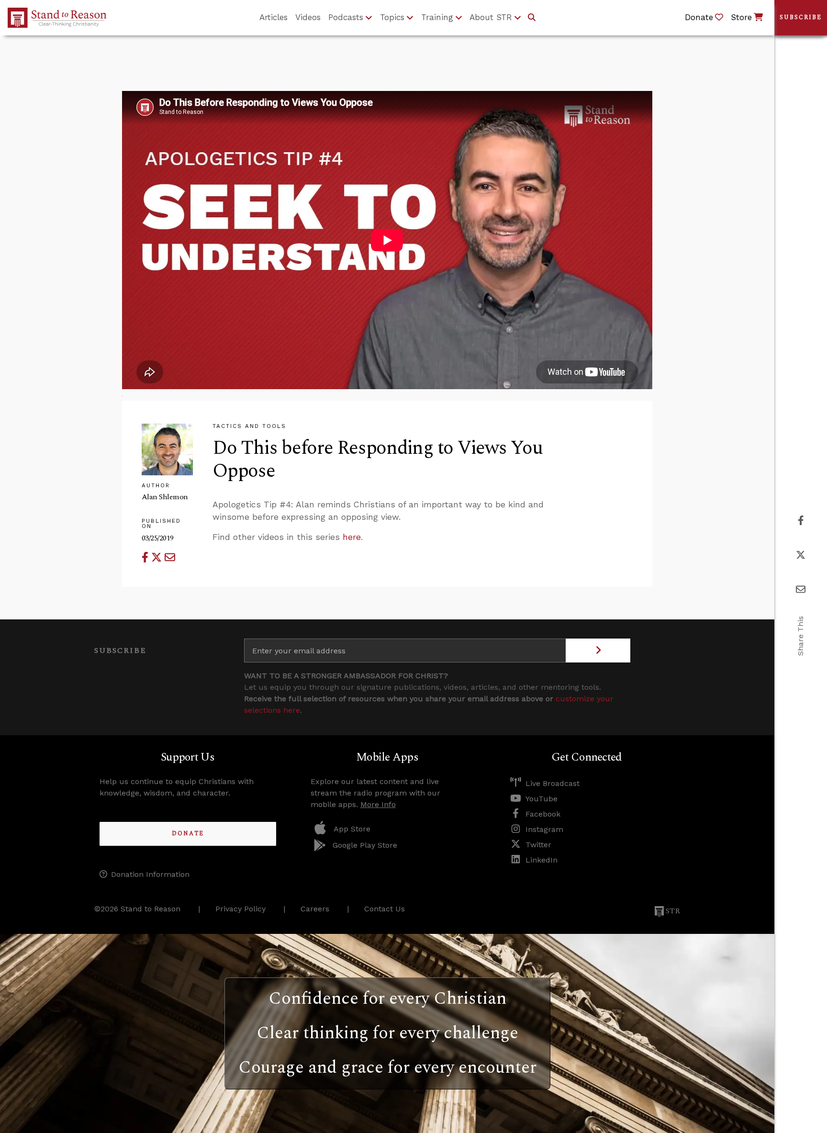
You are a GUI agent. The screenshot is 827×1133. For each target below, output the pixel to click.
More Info (378, 804)
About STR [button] (490, 17)
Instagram (544, 829)
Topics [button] (392, 17)
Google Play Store (365, 845)
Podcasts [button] (345, 17)
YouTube (541, 798)
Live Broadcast (552, 783)
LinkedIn (541, 859)
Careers (315, 908)
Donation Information (150, 874)
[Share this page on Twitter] (158, 557)
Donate (188, 833)
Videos (308, 17)
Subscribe (801, 17)
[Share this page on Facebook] (146, 557)
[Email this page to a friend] (170, 557)
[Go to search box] (531, 17)
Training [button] (437, 17)
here (352, 537)
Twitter (538, 844)
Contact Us (384, 908)
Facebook (542, 814)
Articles (273, 17)
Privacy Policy (240, 908)
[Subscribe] (598, 650)
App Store (352, 828)
